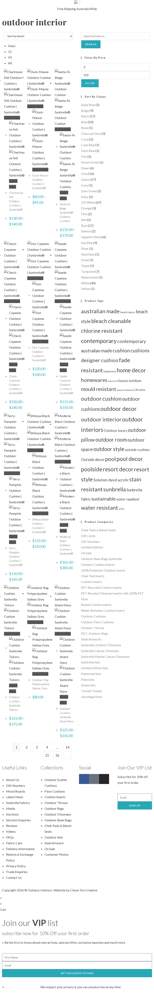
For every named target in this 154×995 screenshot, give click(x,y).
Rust (84, 225)
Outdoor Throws (92, 628)
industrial (113, 381)
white (122, 508)
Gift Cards (88, 536)
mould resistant (98, 389)
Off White (88, 202)
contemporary (99, 340)
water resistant (99, 507)
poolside (91, 469)
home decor (131, 370)
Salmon (86, 231)
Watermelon (89, 277)
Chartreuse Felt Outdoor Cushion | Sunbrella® (16, 201)
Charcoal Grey (91, 133)
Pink (84, 214)
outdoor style (108, 449)
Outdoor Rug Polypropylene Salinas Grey (41, 684)
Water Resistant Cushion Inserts (103, 610)
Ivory (84, 185)
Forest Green (90, 162)
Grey (84, 173)
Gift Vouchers (90, 541)
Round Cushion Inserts (96, 605)
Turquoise (88, 271)
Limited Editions (92, 547)
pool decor (130, 458)
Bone (84, 128)
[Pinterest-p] (94, 779)
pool (110, 459)
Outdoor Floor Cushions (97, 622)
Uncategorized (91, 697)
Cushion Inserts (91, 582)
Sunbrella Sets (90, 662)
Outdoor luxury (115, 430)
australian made (100, 311)
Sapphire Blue (90, 237)
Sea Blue (87, 243)
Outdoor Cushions (93, 616)
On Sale (86, 553)
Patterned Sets (91, 674)
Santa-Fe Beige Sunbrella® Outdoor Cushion (66, 212)
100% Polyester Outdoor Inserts (103, 570)
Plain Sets (87, 679)
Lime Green (89, 191)
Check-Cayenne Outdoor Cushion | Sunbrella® (15, 385)
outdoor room (111, 439)
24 (10, 57)
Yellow (85, 288)
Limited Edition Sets (94, 668)
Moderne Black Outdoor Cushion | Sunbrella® (66, 545)
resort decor (118, 469)
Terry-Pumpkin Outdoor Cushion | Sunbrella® (15, 556)
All (10, 63)
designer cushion (99, 360)
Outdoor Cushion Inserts (98, 564)
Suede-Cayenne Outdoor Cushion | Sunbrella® (66, 385)
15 (47, 755)
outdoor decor (118, 408)
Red (83, 220)
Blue (84, 122)
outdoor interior (101, 419)
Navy (84, 197)
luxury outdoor (130, 381)
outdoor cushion (101, 398)
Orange (86, 208)
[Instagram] (104, 779)
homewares (94, 380)
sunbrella (114, 489)
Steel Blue (88, 254)
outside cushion (137, 449)
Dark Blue (88, 151)
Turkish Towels (91, 691)
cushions (140, 350)
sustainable (103, 498)
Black (85, 116)
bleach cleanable (111, 321)
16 (57, 755)
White (85, 283)
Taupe (85, 266)
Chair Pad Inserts (92, 576)
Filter (90, 83)
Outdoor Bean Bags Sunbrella (101, 559)
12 (10, 52)
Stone (85, 260)
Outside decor (92, 459)
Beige (85, 110)
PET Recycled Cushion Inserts (101, 587)
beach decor (127, 312)
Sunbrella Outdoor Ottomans (101, 645)
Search (90, 44)
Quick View (12, 118)
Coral (85, 139)
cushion (121, 350)
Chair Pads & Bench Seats (98, 530)
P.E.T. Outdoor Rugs (94, 633)
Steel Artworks (91, 639)
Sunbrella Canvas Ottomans (100, 651)
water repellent (127, 499)
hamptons (109, 371)
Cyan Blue (88, 145)
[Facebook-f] (84, 779)
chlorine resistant (102, 330)
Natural (121, 390)
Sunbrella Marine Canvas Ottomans (105, 656)
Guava (85, 179)
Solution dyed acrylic (111, 480)
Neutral (129, 389)
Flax (84, 156)
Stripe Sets (88, 685)
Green (85, 168)
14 (67, 747)
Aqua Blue (88, 105)
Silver (85, 248)
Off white (139, 389)
